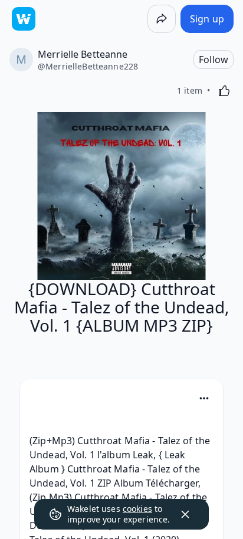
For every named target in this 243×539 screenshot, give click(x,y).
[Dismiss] (185, 514)
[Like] (224, 90)
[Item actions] (204, 398)
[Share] (161, 19)
